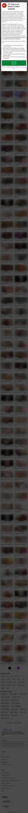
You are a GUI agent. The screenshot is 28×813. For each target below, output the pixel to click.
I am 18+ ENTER (14, 63)
